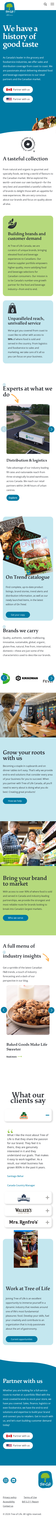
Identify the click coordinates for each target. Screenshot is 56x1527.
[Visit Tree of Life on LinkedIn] (13, 1480)
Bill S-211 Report (30, 1501)
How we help (15, 800)
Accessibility (9, 1501)
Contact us (8, 1505)
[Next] (51, 429)
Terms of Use (30, 1497)
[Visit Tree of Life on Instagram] (6, 1480)
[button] (45, 6)
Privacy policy (10, 1497)
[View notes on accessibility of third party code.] (4, 384)
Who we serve (15, 917)
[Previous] (4, 429)
